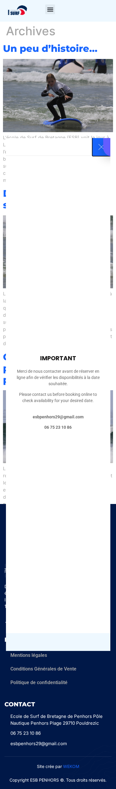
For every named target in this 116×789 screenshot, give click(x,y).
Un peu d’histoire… (50, 48)
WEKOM (71, 766)
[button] (50, 9)
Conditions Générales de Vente (43, 669)
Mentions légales (28, 655)
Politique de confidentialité (39, 682)
